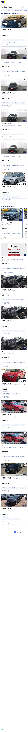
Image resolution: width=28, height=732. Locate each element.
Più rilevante (23, 10)
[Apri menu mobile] (26, 2)
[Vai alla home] (3, 2)
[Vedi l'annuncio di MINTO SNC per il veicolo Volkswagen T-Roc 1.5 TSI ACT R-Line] (11, 221)
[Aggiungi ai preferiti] (25, 17)
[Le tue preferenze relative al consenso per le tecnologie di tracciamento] (2, 729)
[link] (12, 532)
